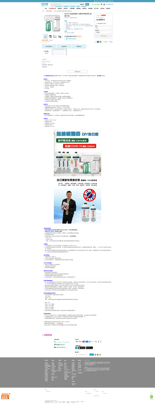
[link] (47, 391)
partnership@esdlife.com (90, 364)
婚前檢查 (46, 369)
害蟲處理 (73, 369)
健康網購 (68, 402)
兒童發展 (46, 379)
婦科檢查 (46, 363)
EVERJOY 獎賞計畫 (103, 1)
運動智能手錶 (74, 383)
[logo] (44, 6)
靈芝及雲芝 (66, 366)
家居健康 (79, 364)
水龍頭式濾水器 (60, 365)
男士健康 (46, 367)
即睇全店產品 (72, 38)
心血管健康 (66, 375)
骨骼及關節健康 (66, 376)
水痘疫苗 (53, 369)
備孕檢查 (46, 370)
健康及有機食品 (74, 370)
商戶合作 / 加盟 (58, 401)
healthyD (63, 402)
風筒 (72, 378)
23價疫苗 (53, 364)
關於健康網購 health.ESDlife (49, 401)
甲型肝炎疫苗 (54, 366)
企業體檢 (46, 380)
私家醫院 (78, 6)
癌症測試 (46, 373)
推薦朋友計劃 (110, 1)
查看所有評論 (77, 71)
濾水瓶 (59, 367)
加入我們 (68, 401)
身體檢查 (79, 362)
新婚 (51, 402)
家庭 (60, 402)
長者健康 (73, 366)
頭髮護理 (65, 378)
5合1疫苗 (53, 367)
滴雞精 (65, 363)
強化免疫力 (66, 371)
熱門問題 (79, 373)
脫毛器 (73, 379)
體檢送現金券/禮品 (58, 6)
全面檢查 (46, 362)
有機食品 (79, 366)
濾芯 (59, 369)
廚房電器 (73, 364)
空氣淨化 (73, 363)
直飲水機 (59, 362)
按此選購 (99, 75)
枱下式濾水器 (60, 364)
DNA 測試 (46, 375)
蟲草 (65, 365)
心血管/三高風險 (47, 368)
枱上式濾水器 (60, 363)
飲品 (72, 371)
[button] (62, 36)
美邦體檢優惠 (66, 6)
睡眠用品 (73, 368)
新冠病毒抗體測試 (48, 365)
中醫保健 (46, 378)
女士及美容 (66, 373)
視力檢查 (46, 376)
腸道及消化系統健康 (67, 372)
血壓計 (53, 376)
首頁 (46, 8)
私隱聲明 (77, 401)
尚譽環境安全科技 (73, 17)
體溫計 (53, 378)
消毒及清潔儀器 (48, 335)
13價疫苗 (53, 365)
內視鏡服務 (46, 372)
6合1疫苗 (53, 368)
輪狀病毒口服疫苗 (54, 370)
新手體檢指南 (83, 6)
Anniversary (56, 402)
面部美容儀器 (74, 376)
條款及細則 (73, 401)
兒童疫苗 (53, 362)
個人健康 (79, 365)
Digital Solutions (74, 402)
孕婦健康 (65, 379)
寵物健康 (73, 365)
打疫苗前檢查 (47, 364)
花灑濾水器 (60, 368)
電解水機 (59, 370)
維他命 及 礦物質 (67, 369)
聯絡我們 (63, 401)
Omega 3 (65, 368)
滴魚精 (65, 367)
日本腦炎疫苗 (54, 371)
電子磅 (53, 379)
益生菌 (65, 364)
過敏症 (46, 371)
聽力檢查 (46, 377)
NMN (65, 362)
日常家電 (73, 362)
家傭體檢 (46, 374)
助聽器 (53, 380)
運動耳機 (73, 384)
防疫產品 (73, 367)
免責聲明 (82, 401)
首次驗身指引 (80, 372)
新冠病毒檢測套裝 (48, 366)
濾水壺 (59, 366)
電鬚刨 (73, 377)
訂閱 (91, 354)
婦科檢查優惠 (72, 6)
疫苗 (79, 363)
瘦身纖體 (65, 374)
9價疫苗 (53, 363)
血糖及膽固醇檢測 (54, 377)
